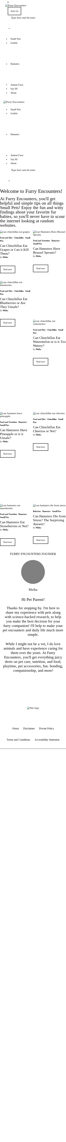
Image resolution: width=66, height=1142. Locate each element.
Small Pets (37, 244)
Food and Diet (6, 238)
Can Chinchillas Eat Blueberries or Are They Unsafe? (13, 303)
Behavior (37, 511)
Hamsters (55, 240)
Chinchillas (19, 238)
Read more (7, 269)
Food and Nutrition (41, 240)
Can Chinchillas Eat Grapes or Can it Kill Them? (14, 249)
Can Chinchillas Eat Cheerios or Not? (46, 429)
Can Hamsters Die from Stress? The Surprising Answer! (49, 520)
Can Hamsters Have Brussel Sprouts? (46, 250)
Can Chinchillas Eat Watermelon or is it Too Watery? (49, 341)
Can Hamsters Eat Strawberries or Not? (14, 524)
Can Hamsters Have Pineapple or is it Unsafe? (13, 434)
